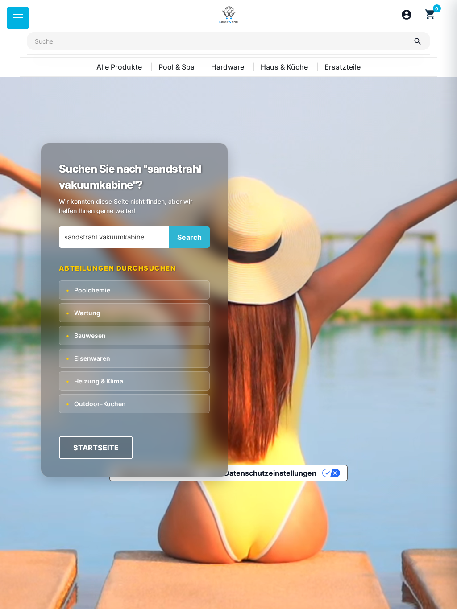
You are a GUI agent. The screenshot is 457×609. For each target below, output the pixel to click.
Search (189, 237)
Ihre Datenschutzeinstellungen (262, 473)
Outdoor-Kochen (96, 403)
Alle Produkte (120, 66)
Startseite (96, 447)
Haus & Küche (285, 66)
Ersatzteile (342, 66)
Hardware (228, 66)
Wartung (83, 313)
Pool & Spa (177, 66)
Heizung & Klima (94, 381)
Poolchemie (88, 290)
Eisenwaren (88, 358)
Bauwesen (86, 335)
